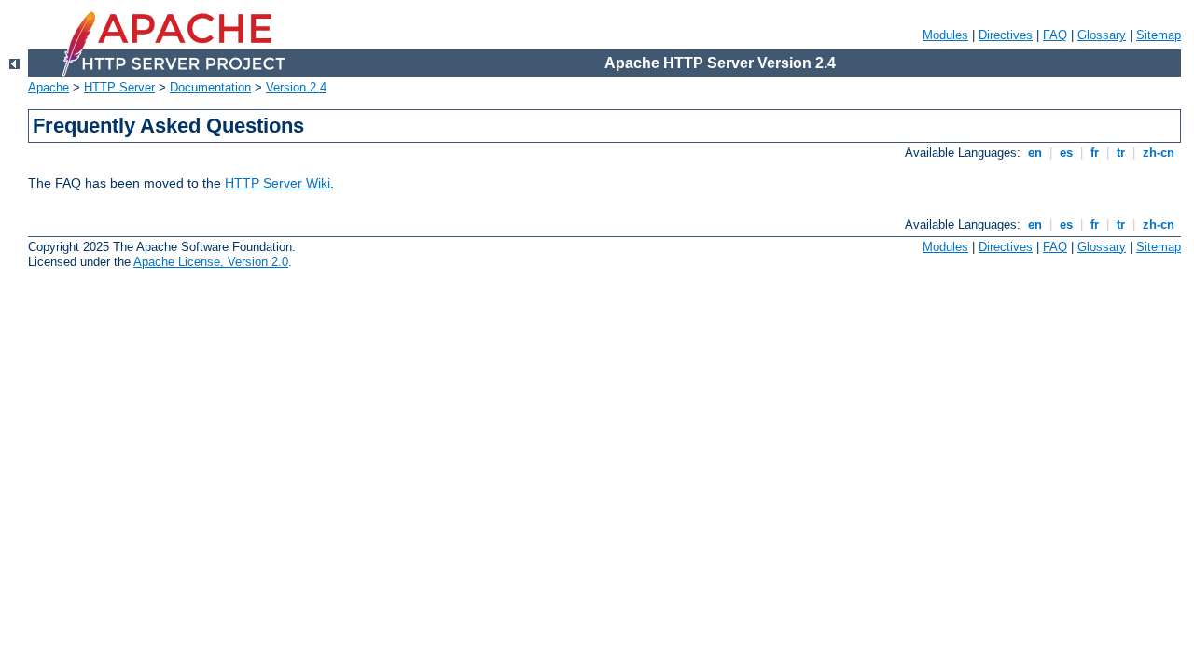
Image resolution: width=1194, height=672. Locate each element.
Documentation (210, 87)
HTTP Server (119, 87)
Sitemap (1158, 35)
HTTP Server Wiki (277, 182)
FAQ (1055, 35)
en (1035, 153)
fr (1095, 153)
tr (1121, 153)
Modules (945, 35)
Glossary (1101, 35)
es (1066, 153)
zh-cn (1158, 153)
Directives (1006, 35)
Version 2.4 (296, 87)
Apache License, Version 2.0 (210, 262)
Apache (48, 87)
